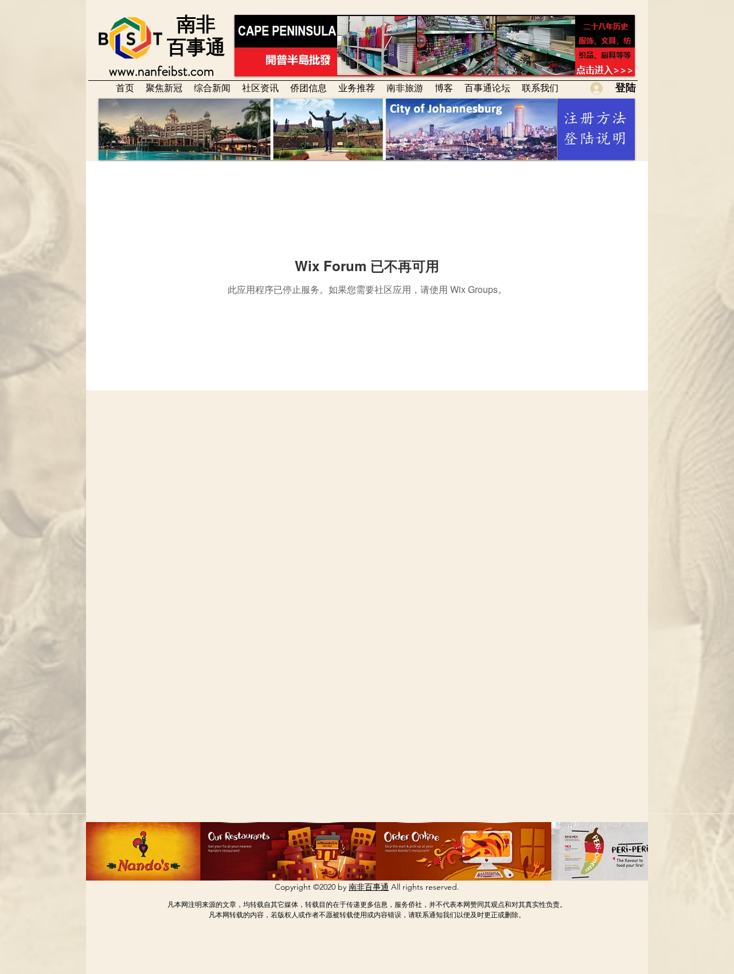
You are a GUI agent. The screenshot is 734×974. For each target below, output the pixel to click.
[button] (260, 87)
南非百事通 (369, 887)
